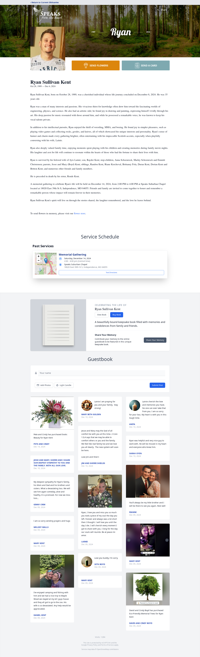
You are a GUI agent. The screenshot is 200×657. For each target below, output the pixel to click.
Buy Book (117, 314)
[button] (45, 261)
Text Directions (111, 272)
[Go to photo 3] (100, 505)
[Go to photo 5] (103, 505)
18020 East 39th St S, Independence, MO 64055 (85, 267)
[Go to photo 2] (98, 505)
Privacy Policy (92, 645)
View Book (101, 314)
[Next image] (119, 491)
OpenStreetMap (103, 649)
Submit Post (157, 385)
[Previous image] (80, 491)
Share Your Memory (155, 340)
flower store (79, 213)
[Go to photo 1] (96, 506)
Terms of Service (107, 645)
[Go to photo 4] (101, 505)
